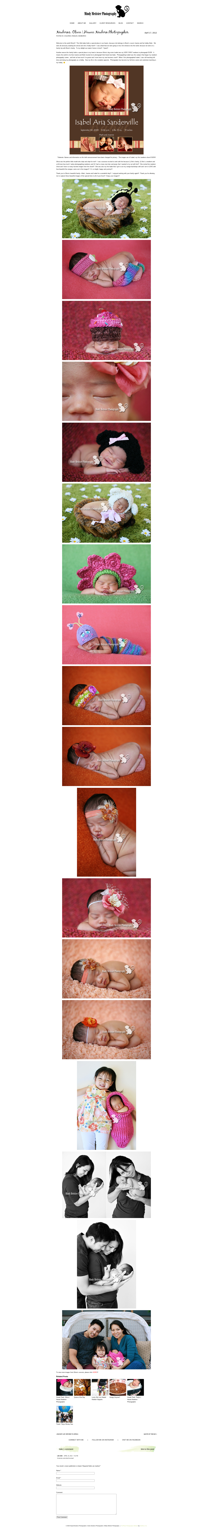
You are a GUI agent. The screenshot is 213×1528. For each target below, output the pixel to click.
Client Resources (107, 23)
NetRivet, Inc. (143, 1525)
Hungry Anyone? (114, 1397)
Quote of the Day (79, 1397)
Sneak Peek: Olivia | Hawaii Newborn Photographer (62, 1399)
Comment (59, 1492)
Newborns (82, 36)
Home (72, 23)
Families (75, 36)
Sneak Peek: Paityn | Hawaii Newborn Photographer (134, 1399)
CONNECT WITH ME (76, 1440)
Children (67, 36)
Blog (121, 23)
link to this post (147, 1449)
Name (58, 1470)
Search (140, 23)
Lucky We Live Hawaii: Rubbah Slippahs (99, 1398)
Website (58, 1485)
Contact (130, 23)
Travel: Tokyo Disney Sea (64, 1424)
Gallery (92, 23)
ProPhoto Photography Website (129, 1525)
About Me (82, 23)
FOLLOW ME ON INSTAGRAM (103, 1440)
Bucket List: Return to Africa (67, 1434)
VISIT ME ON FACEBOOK (131, 1440)
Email (58, 1478)
